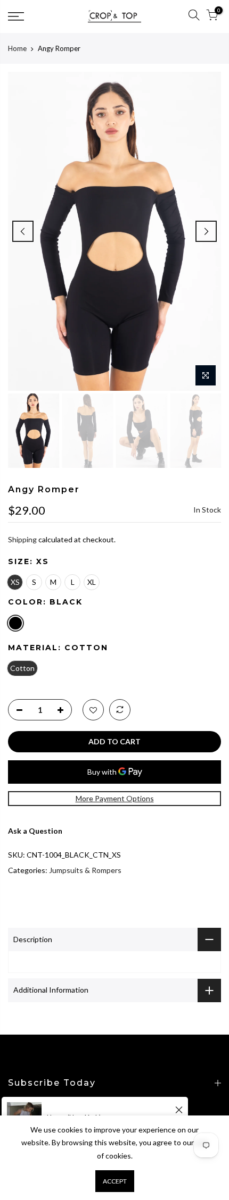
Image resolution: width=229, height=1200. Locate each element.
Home (17, 48)
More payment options (115, 798)
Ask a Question (35, 830)
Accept (115, 1181)
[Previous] (23, 231)
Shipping (22, 539)
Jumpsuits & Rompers (85, 870)
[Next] (206, 231)
